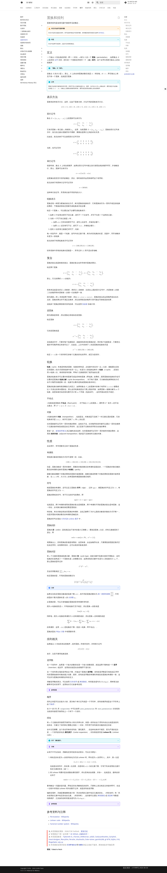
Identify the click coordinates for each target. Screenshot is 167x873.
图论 (95, 8)
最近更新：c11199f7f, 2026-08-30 (135, 868)
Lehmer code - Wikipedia (60, 820)
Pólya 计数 (60, 632)
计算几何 (102, 8)
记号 (52, 82)
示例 (52, 746)
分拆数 (71, 598)
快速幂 (84, 304)
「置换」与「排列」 (57, 68)
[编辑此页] (119, 17)
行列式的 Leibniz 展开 (69, 519)
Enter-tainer (89, 839)
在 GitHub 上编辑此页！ (79, 834)
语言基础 (45, 8)
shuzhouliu (80, 839)
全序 (56, 60)
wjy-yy (60, 842)
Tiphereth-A (67, 837)
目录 (125, 17)
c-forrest (76, 837)
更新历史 (84, 831)
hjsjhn (113, 839)
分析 (52, 588)
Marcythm (64, 839)
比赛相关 (29, 8)
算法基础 (54, 8)
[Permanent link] (54, 52)
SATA (81, 845)
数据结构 (88, 8)
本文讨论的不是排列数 (58, 28)
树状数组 (83, 682)
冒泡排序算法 (61, 431)
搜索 (60, 8)
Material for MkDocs (33, 870)
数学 (81, 8)
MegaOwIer (53, 842)
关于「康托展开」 (56, 740)
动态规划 (67, 8)
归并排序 (73, 682)
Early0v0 (112, 837)
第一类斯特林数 (104, 594)
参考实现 (54, 690)
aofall (92, 837)
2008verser (84, 837)
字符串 (75, 8)
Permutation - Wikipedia (59, 817)
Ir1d (118, 839)
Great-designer (54, 839)
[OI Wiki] (22, 2)
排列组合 (101, 33)
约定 (52, 39)
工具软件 (37, 8)
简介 (21, 8)
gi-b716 (107, 839)
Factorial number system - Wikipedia (64, 824)
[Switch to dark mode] (93, 2)
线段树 (110, 796)
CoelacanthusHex (101, 837)
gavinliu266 (99, 839)
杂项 (108, 8)
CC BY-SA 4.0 (71, 845)
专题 (114, 8)
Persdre (72, 839)
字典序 (51, 704)
